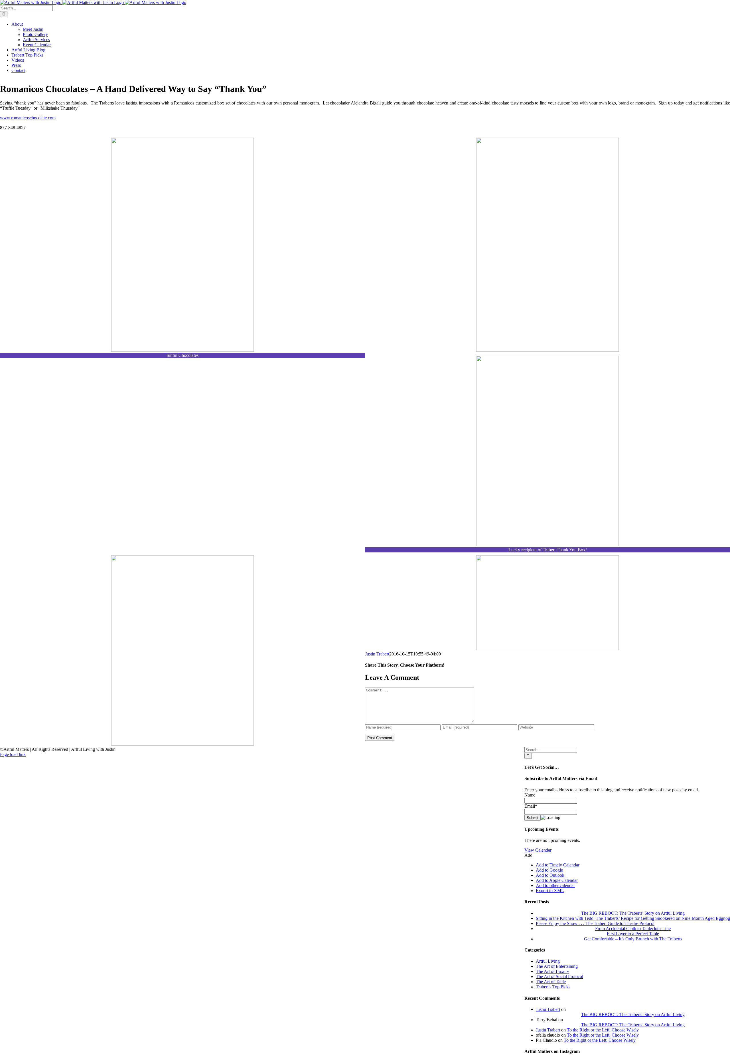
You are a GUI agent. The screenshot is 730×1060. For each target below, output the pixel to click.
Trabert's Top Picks (553, 986)
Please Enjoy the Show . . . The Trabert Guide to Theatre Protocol (595, 923)
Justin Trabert (377, 653)
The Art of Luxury (552, 971)
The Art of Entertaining (557, 966)
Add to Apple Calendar (557, 880)
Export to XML (550, 890)
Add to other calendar (555, 885)
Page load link (13, 754)
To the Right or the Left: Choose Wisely (603, 1029)
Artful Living (548, 961)
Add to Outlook (550, 875)
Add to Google (549, 870)
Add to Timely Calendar (557, 864)
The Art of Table (551, 981)
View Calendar (537, 850)
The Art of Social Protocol (559, 976)
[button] (528, 855)
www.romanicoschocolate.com (28, 117)
